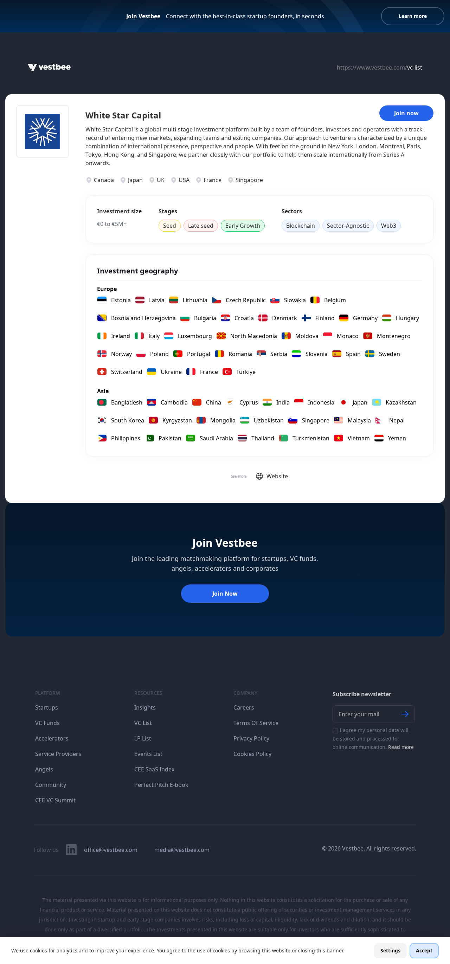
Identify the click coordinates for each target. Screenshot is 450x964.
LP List (142, 738)
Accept (424, 950)
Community (50, 785)
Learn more (413, 16)
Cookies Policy (252, 754)
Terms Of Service (255, 723)
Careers (243, 707)
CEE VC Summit (55, 800)
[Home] (49, 67)
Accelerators (52, 738)
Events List (148, 754)
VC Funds (47, 723)
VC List (143, 723)
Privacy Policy (251, 738)
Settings (390, 950)
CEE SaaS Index (154, 769)
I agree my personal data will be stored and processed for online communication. (373, 738)
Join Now (225, 593)
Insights (145, 707)
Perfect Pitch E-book (161, 785)
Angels (44, 769)
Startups (46, 707)
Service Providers (58, 754)
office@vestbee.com (110, 850)
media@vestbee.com (182, 850)
